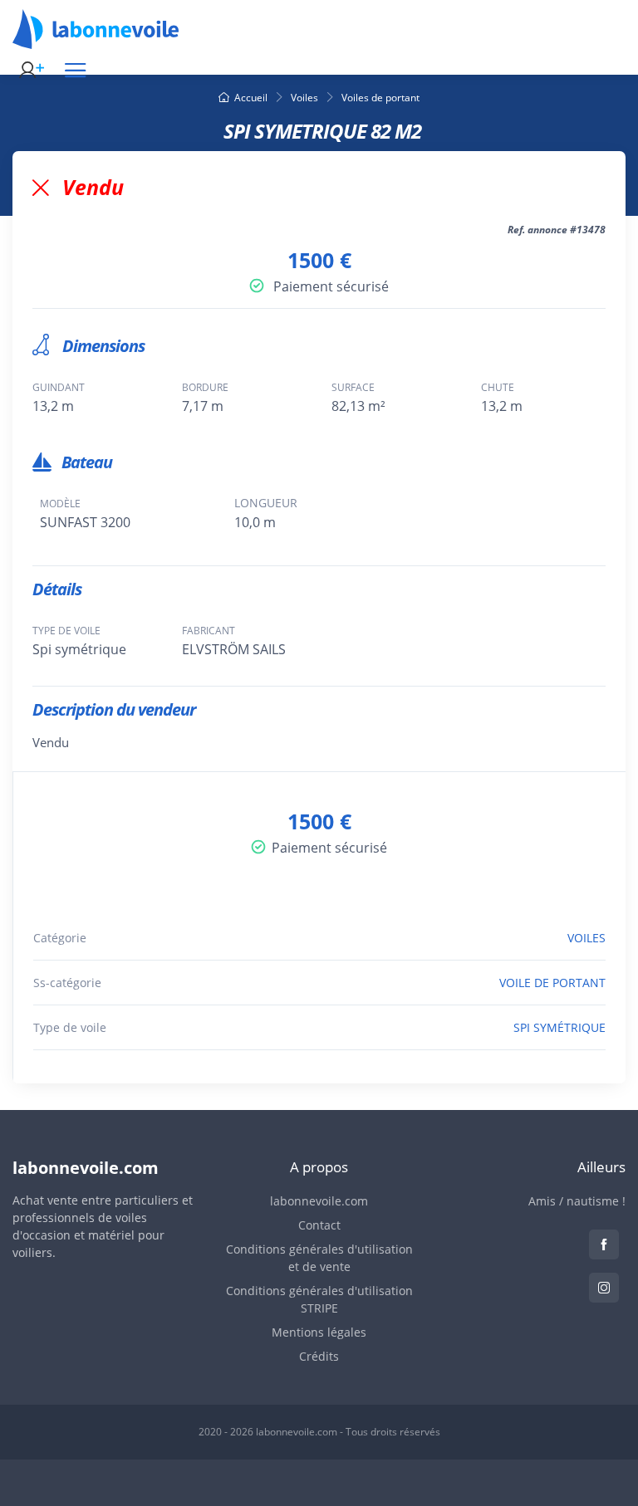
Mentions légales (319, 1332)
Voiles (304, 97)
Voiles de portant (380, 97)
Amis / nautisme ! (577, 1201)
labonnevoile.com (319, 1201)
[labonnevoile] (95, 41)
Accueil (250, 97)
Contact (319, 1225)
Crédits (319, 1356)
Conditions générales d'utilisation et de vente (319, 1257)
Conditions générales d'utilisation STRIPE (319, 1299)
